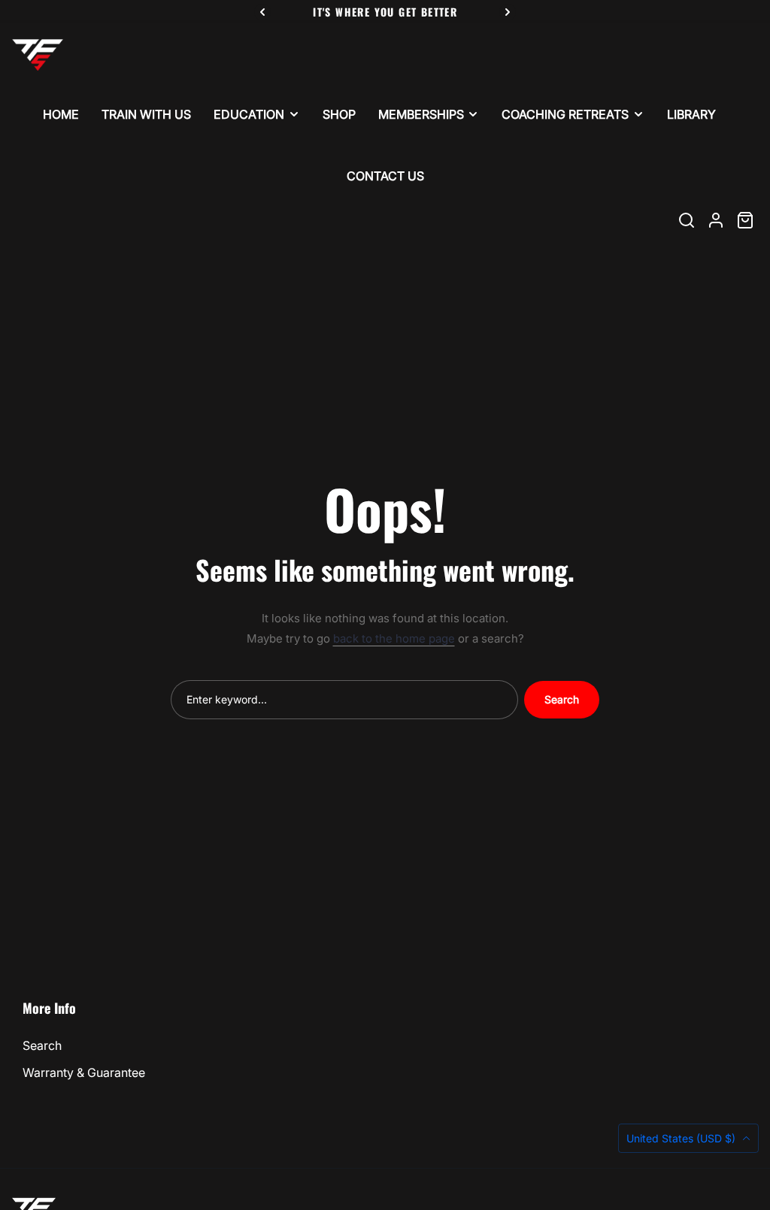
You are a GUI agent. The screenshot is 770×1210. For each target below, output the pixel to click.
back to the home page (394, 638)
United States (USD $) (682, 1138)
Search (561, 699)
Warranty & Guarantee (84, 1072)
